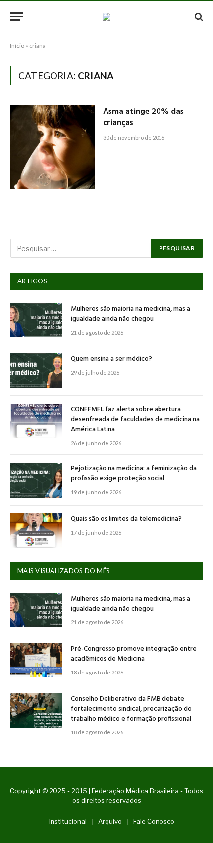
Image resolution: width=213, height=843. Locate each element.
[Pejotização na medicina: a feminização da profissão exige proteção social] (36, 480)
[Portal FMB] (106, 17)
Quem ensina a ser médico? (111, 359)
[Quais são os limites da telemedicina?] (36, 530)
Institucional (68, 821)
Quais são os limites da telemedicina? (126, 519)
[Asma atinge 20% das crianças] (52, 147)
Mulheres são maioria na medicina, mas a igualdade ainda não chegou (130, 314)
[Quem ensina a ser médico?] (36, 370)
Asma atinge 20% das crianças (143, 117)
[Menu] (16, 16)
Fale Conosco (153, 821)
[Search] (198, 16)
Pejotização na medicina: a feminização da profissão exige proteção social (134, 473)
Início (17, 45)
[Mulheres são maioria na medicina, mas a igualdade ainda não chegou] (36, 320)
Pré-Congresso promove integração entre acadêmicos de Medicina (134, 654)
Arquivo (110, 821)
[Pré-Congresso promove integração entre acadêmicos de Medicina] (36, 660)
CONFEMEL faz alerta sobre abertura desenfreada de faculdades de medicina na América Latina (135, 419)
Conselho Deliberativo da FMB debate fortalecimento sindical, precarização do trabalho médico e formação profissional (131, 709)
